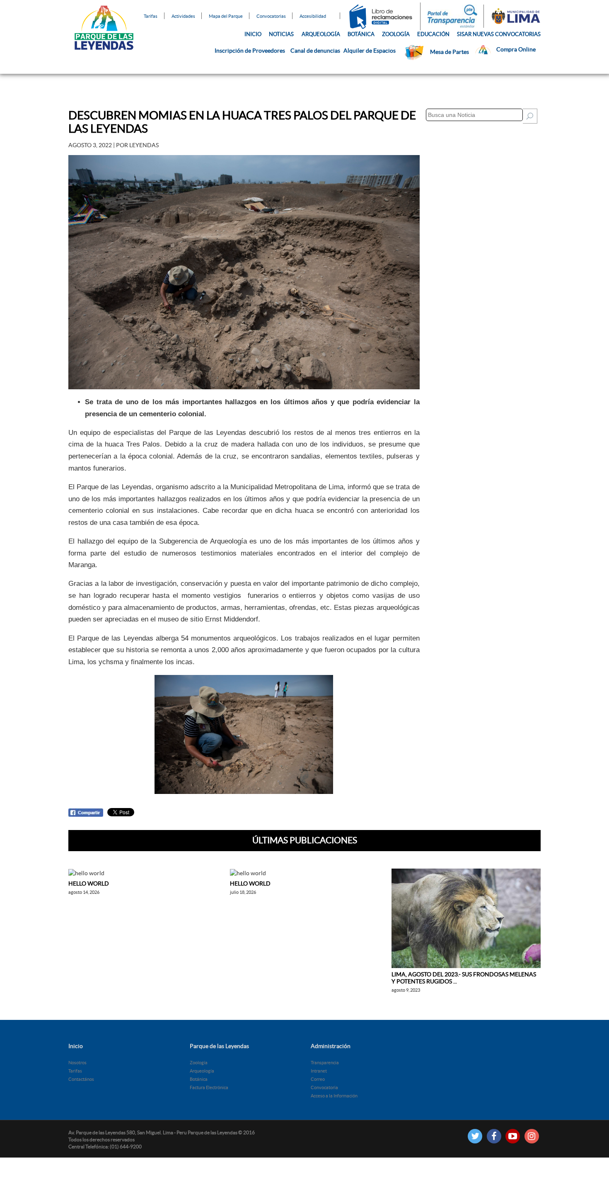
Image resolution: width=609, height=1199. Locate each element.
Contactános (81, 1079)
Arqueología (321, 34)
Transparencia (325, 1062)
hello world (88, 883)
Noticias (281, 34)
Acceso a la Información (334, 1095)
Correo (318, 1079)
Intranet (319, 1070)
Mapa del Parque (226, 15)
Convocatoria (324, 1087)
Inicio (252, 34)
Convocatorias (271, 15)
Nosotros (77, 1062)
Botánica (361, 34)
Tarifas (150, 15)
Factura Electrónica (209, 1087)
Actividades (183, 15)
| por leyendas (113, 145)
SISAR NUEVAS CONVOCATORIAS (499, 34)
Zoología (396, 34)
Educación (433, 34)
